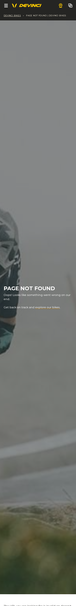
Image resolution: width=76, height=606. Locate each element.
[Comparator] (70, 5)
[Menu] (6, 5)
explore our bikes (47, 307)
